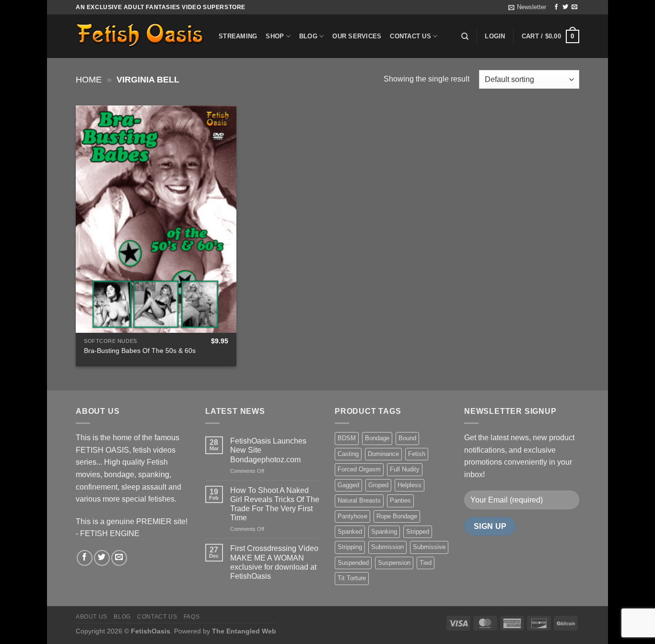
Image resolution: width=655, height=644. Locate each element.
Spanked (350, 531)
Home (89, 79)
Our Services (356, 36)
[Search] (464, 36)
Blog (308, 36)
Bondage (377, 438)
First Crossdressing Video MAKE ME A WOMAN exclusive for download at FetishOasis (274, 562)
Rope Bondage (396, 516)
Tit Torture (352, 578)
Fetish (416, 453)
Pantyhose (352, 516)
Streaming (238, 36)
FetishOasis (150, 631)
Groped (378, 485)
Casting (348, 453)
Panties (400, 500)
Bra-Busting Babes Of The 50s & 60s (140, 350)
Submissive (429, 546)
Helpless (409, 485)
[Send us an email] (574, 7)
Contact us (410, 36)
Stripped (417, 531)
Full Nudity (405, 469)
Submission (387, 546)
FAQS (191, 616)
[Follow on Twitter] (565, 7)
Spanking (384, 531)
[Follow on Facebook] (556, 7)
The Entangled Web (244, 631)
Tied (426, 562)
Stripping (350, 546)
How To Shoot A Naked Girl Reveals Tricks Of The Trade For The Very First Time (274, 504)
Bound (407, 438)
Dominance (383, 453)
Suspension (394, 562)
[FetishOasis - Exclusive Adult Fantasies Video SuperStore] (140, 36)
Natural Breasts (359, 500)
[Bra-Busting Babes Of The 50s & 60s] (156, 219)
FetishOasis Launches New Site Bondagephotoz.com (268, 450)
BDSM (347, 438)
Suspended (353, 562)
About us (91, 616)
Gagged (348, 485)
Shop (275, 36)
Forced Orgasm (359, 469)
